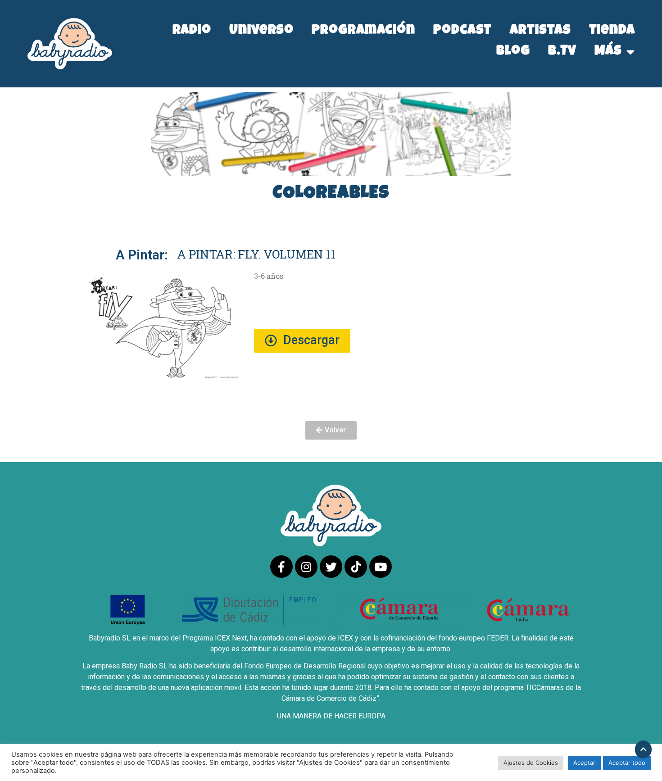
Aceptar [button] (584, 762)
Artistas (540, 31)
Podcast (462, 31)
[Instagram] (306, 566)
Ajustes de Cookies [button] (530, 762)
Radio (192, 31)
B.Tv (562, 52)
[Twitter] (331, 566)
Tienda (612, 31)
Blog (513, 52)
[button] (302, 341)
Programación (363, 31)
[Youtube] (380, 566)
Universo (261, 31)
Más (608, 52)
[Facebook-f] (281, 566)
